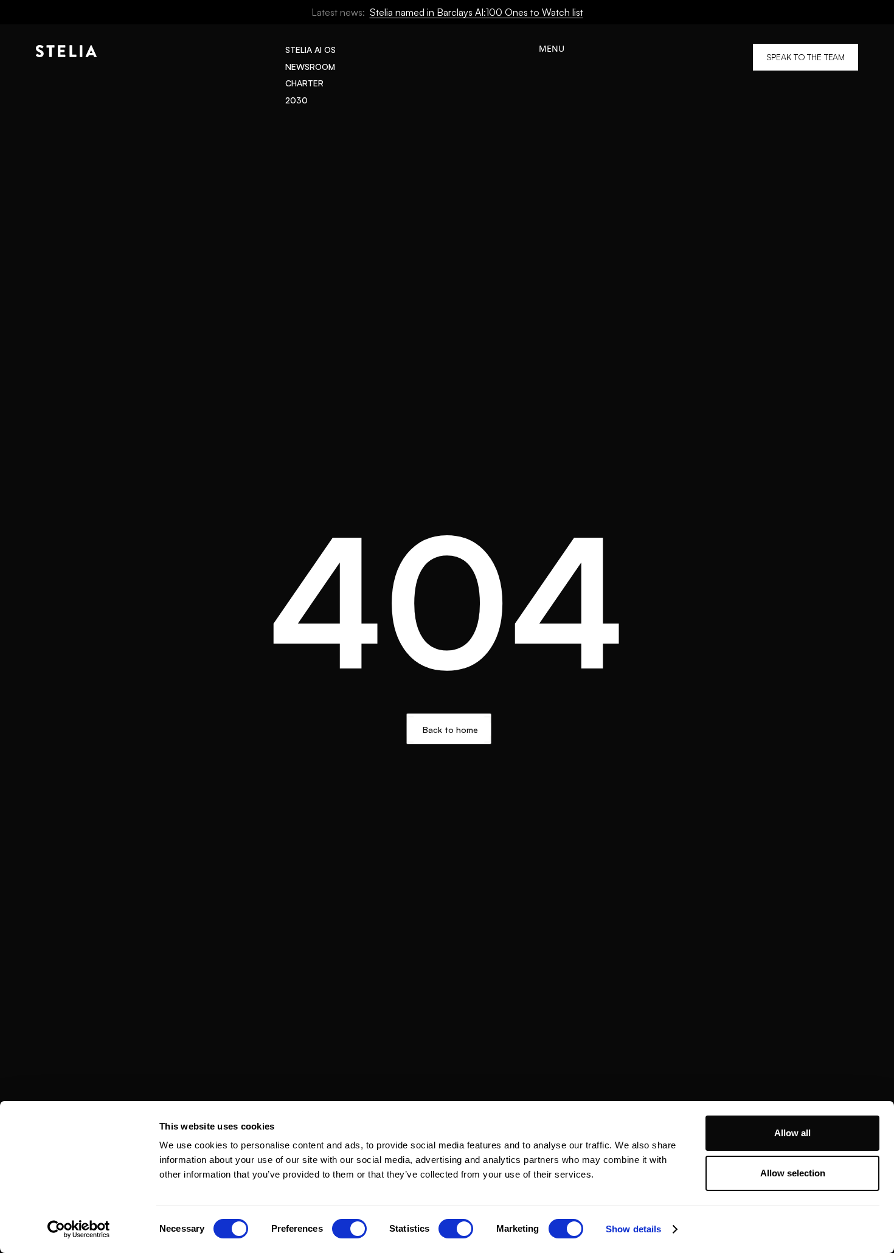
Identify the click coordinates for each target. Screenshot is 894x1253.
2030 (296, 100)
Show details (633, 1229)
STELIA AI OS (310, 49)
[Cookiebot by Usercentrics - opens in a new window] (79, 1229)
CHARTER (304, 83)
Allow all (792, 1133)
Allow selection (792, 1173)
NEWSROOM (310, 66)
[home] (66, 75)
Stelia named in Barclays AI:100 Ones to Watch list (476, 12)
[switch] (349, 1228)
